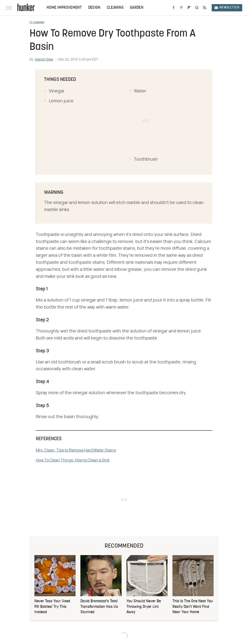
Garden (136, 8)
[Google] (197, 7)
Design (94, 8)
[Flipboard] (189, 7)
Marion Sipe (44, 59)
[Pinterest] (181, 7)
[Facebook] (173, 7)
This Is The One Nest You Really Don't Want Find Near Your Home (192, 606)
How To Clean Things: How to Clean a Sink (72, 460)
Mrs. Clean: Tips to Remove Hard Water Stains (76, 450)
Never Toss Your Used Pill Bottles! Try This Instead (52, 606)
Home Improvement (64, 8)
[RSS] (205, 7)
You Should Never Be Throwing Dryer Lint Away (143, 606)
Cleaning (115, 8)
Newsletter (229, 7)
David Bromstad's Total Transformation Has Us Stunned (99, 606)
